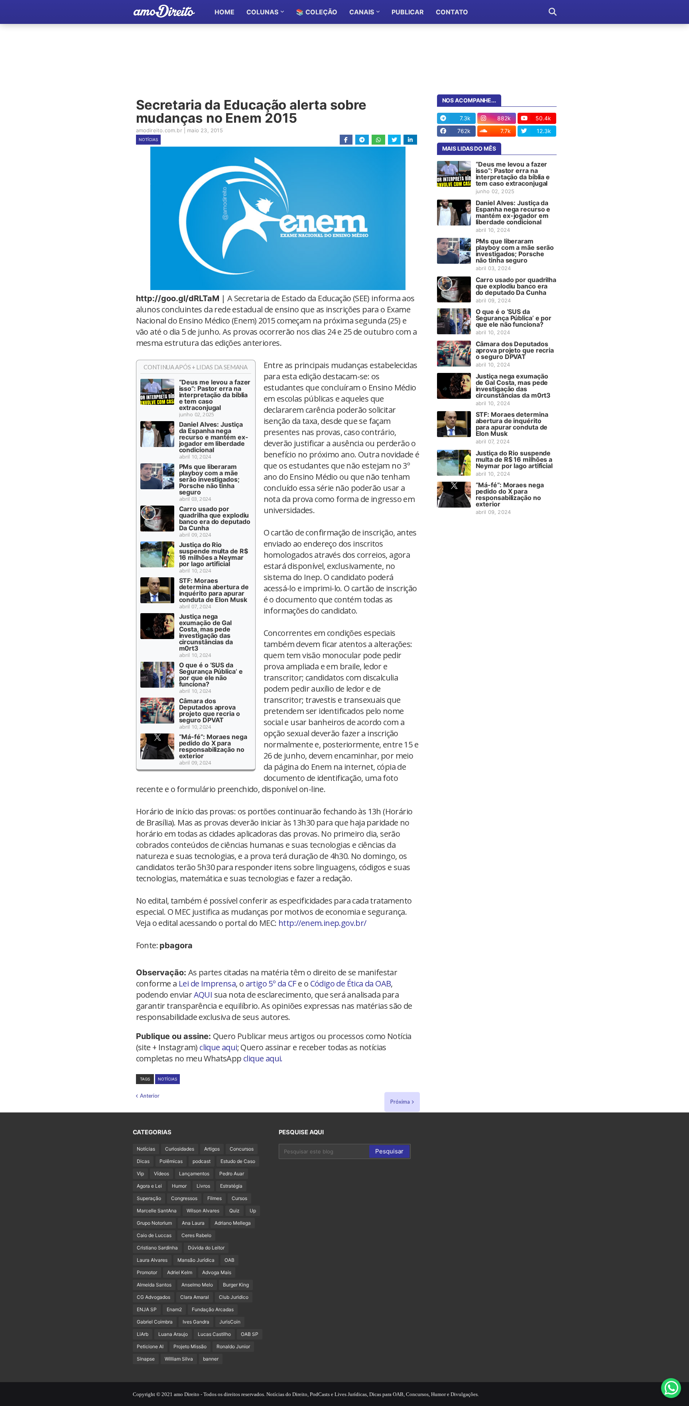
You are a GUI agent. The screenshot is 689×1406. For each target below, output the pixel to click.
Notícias (148, 139)
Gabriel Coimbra (155, 1322)
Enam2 (174, 1309)
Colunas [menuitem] (262, 12)
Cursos (239, 1198)
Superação (149, 1198)
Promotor (147, 1272)
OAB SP (249, 1334)
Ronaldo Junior (233, 1346)
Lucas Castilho (214, 1334)
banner (211, 1359)
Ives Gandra (196, 1322)
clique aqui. (263, 1058)
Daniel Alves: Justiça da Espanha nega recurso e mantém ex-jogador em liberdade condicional (213, 437)
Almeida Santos (154, 1285)
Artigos (212, 1149)
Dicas (143, 1161)
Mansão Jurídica (196, 1260)
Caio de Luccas (154, 1235)
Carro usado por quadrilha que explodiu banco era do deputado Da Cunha (214, 518)
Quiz (234, 1211)
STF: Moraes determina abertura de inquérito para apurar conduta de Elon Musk (214, 590)
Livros (203, 1186)
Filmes (214, 1198)
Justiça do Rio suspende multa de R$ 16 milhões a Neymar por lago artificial (213, 554)
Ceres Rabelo (196, 1235)
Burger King (236, 1285)
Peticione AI (150, 1346)
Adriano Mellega (233, 1223)
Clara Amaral (194, 1297)
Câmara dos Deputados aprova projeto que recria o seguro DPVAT (209, 710)
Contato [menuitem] (452, 12)
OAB (229, 1260)
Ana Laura (193, 1223)
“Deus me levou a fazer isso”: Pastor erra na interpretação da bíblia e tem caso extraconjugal (215, 395)
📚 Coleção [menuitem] (316, 12)
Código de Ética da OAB (350, 983)
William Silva (179, 1359)
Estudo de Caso (237, 1161)
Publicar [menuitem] (408, 12)
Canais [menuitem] (361, 12)
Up (253, 1211)
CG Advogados (153, 1297)
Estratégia (231, 1186)
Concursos (242, 1149)
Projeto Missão (190, 1346)
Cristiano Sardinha (157, 1248)
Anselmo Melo (197, 1285)
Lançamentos (194, 1174)
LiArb (142, 1334)
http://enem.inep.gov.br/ (322, 923)
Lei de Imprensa (207, 983)
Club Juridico (233, 1297)
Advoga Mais (216, 1272)
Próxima (400, 1101)
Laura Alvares (152, 1260)
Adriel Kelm (179, 1272)
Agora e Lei (149, 1186)
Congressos (184, 1198)
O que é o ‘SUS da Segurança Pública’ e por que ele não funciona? (211, 674)
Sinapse (146, 1359)
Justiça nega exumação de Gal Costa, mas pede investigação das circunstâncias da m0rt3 (206, 632)
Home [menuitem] (224, 12)
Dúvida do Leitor (206, 1248)
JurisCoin (229, 1322)
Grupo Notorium (154, 1223)
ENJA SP (147, 1309)
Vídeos (161, 1174)
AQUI (203, 994)
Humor (179, 1186)
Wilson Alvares (203, 1211)
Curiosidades (179, 1149)
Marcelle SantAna (157, 1211)
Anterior (149, 1095)
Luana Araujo (173, 1334)
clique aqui (218, 1047)
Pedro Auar (231, 1174)
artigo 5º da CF (271, 983)
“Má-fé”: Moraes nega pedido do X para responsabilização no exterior (213, 746)
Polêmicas (171, 1161)
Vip (140, 1174)
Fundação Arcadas (213, 1309)
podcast (202, 1161)
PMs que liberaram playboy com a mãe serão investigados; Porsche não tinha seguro (209, 479)
